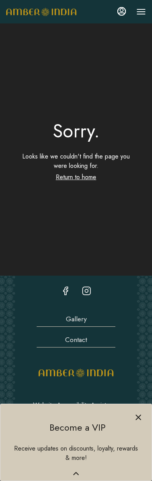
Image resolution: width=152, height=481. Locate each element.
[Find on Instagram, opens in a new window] (86, 291)
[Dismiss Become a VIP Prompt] (138, 417)
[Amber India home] (41, 11)
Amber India (76, 372)
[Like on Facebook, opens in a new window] (65, 291)
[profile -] (121, 11)
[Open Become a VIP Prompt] (76, 473)
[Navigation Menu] (141, 11)
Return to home (76, 177)
